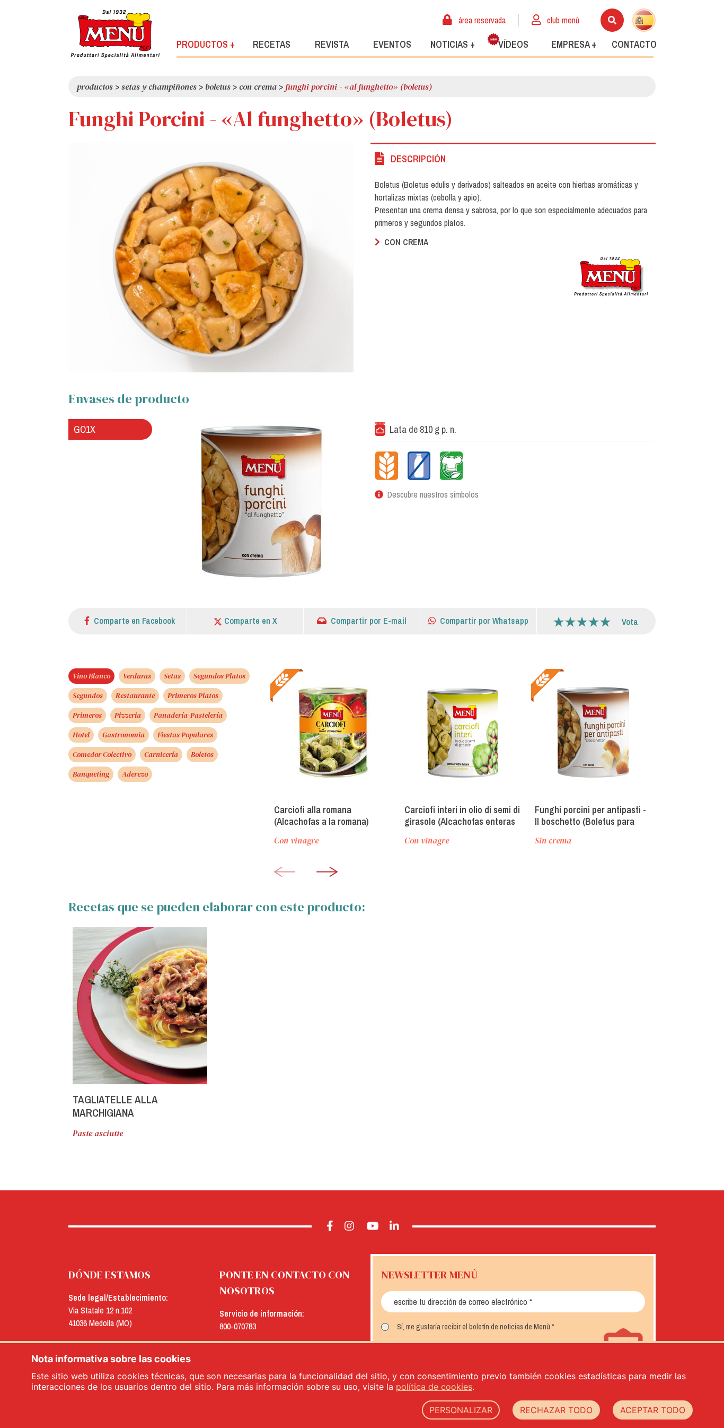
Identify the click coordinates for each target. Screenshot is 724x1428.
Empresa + (573, 44)
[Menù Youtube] (373, 1226)
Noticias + (452, 44)
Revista (332, 44)
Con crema (258, 86)
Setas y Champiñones (159, 86)
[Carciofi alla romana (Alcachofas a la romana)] (332, 732)
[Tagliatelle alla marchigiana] (140, 1005)
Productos (95, 86)
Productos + (205, 44)
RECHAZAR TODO (556, 1410)
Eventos (392, 44)
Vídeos (513, 44)
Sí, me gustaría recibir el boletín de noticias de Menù (473, 1326)
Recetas (271, 44)
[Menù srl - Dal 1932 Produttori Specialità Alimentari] (115, 33)
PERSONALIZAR (460, 1410)
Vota (630, 622)
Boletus (218, 86)
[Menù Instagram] (349, 1226)
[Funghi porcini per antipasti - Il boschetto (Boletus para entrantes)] (593, 732)
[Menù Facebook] (329, 1226)
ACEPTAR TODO (652, 1410)
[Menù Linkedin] (394, 1226)
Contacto (634, 44)
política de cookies (434, 1386)
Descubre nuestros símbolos (433, 494)
